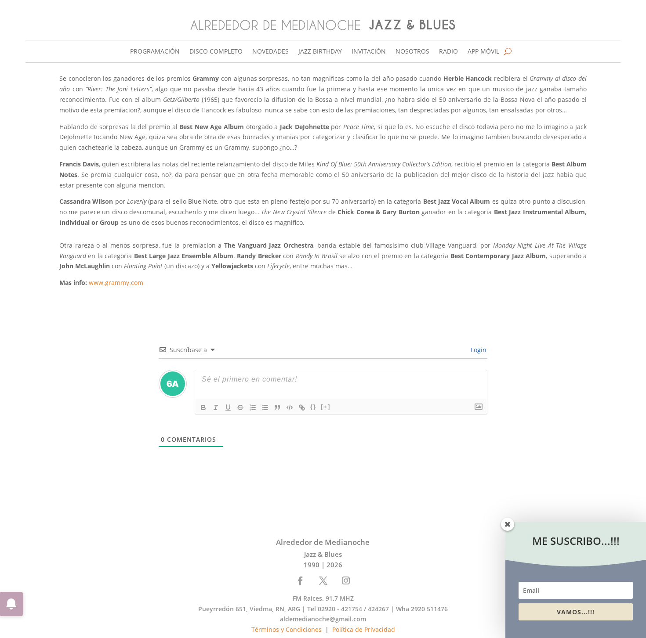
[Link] (302, 407)
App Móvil (483, 51)
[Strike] (240, 407)
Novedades (270, 51)
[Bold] (203, 407)
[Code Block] (289, 407)
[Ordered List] (253, 407)
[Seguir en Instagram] (346, 580)
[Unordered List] (265, 407)
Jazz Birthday (320, 51)
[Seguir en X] (323, 580)
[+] (325, 407)
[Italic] (216, 407)
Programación (155, 51)
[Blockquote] (277, 407)
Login (477, 350)
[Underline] (228, 407)
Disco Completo (216, 51)
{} (313, 407)
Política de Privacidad (363, 629)
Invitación (369, 51)
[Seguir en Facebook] (300, 580)
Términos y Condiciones (286, 629)
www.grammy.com (115, 282)
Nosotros (412, 51)
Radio (448, 51)
